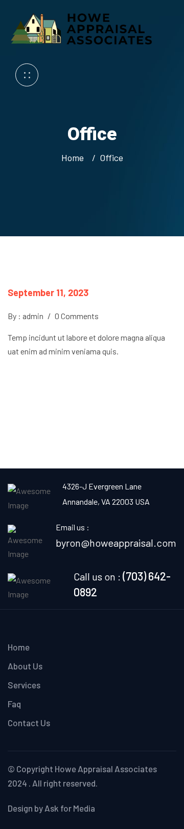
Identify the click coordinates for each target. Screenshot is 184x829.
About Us (25, 666)
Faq (14, 704)
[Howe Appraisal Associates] (83, 27)
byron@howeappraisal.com (116, 542)
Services (24, 685)
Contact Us (29, 723)
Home (74, 157)
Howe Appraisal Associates (106, 769)
